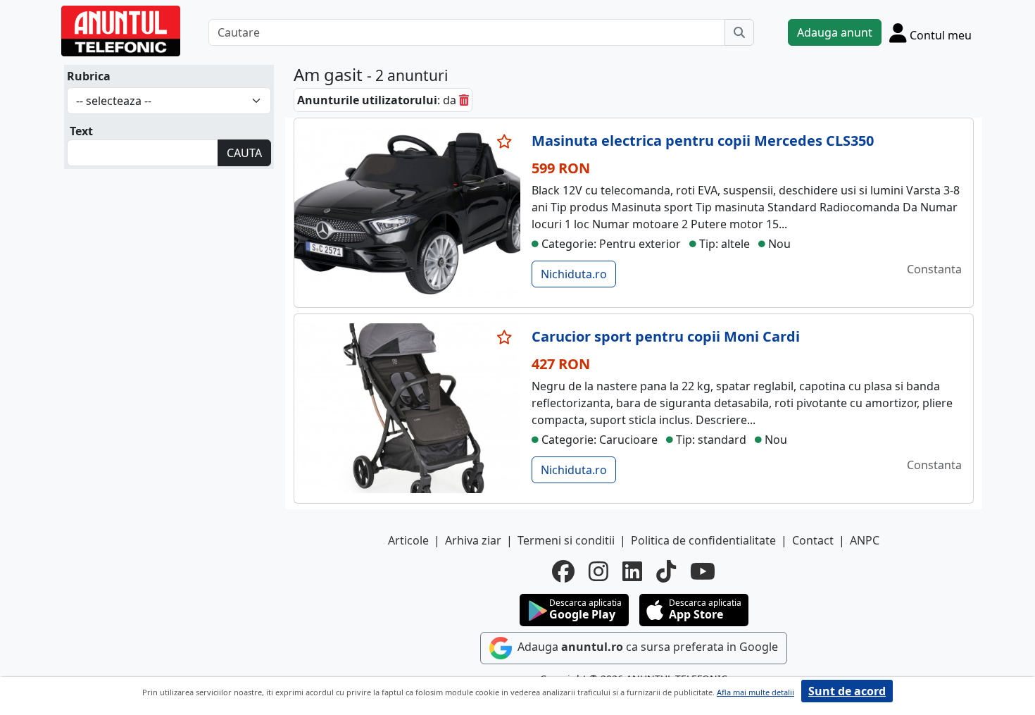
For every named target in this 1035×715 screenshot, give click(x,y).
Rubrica (89, 76)
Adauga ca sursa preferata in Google (646, 646)
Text (81, 131)
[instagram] (598, 571)
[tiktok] (666, 571)
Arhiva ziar (473, 540)
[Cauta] (739, 32)
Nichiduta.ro (574, 274)
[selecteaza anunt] (505, 141)
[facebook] (563, 571)
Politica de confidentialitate (703, 540)
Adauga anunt (834, 32)
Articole (408, 540)
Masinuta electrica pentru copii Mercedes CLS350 (703, 140)
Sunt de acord (847, 691)
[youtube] (702, 571)
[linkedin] (632, 571)
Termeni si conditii (566, 540)
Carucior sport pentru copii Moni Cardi (666, 336)
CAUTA (244, 153)
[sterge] (464, 100)
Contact (813, 540)
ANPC (864, 540)
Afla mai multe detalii (755, 692)
